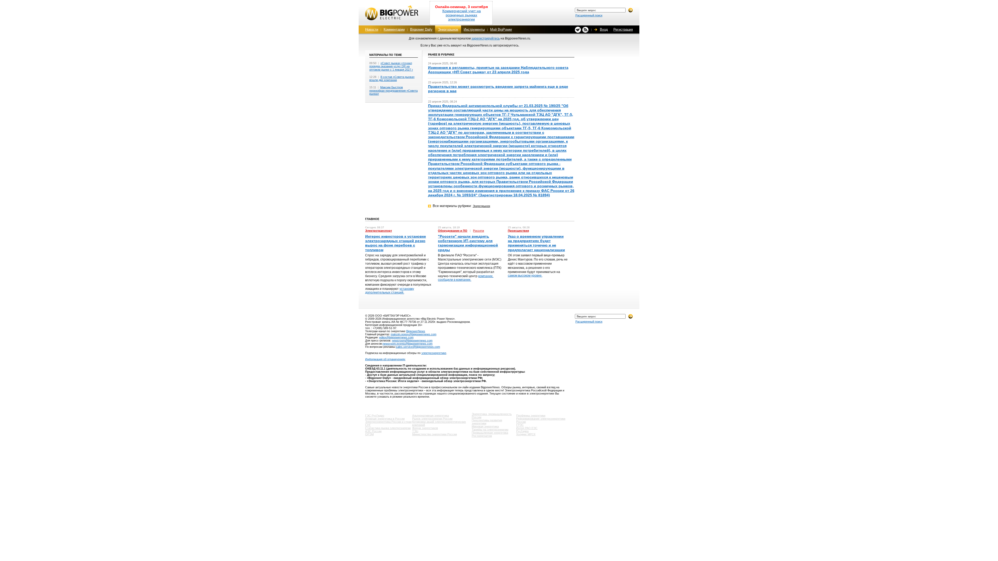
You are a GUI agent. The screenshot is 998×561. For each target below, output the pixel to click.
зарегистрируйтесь (485, 38)
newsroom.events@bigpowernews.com (407, 343)
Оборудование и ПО (452, 230)
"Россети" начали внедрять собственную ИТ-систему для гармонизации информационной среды (468, 243)
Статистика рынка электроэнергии (388, 428)
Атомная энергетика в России (385, 418)
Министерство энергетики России (434, 434)
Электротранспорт (378, 230)
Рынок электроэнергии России (432, 418)
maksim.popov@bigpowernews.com (413, 334)
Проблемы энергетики (530, 415)
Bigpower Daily (421, 29)
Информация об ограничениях (385, 359)
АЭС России (373, 431)
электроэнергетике (433, 353)
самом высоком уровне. (525, 275)
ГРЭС (520, 424)
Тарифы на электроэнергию (490, 429)
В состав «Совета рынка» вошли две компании (392, 78)
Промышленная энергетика (490, 432)
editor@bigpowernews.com (396, 337)
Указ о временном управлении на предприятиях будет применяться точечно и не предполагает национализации (536, 243)
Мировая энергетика (485, 426)
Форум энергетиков (425, 428)
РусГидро (522, 431)
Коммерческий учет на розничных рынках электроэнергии (461, 15)
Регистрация (623, 29)
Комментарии (394, 29)
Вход (604, 29)
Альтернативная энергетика (430, 415)
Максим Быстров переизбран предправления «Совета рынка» (393, 90)
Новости (371, 29)
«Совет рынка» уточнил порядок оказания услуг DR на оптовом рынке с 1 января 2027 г (391, 66)
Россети (478, 230)
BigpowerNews (415, 331)
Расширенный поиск (588, 15)
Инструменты (474, 29)
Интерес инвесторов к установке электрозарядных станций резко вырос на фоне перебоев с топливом (395, 243)
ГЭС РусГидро (374, 415)
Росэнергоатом (482, 435)
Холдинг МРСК (525, 434)
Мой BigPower (501, 29)
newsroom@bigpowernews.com (412, 340)
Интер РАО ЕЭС (526, 428)
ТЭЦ (415, 431)
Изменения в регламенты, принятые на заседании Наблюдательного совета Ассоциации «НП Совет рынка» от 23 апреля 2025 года (498, 69)
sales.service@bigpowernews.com (418, 346)
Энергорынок (448, 29)
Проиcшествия (518, 230)
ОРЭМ (369, 434)
